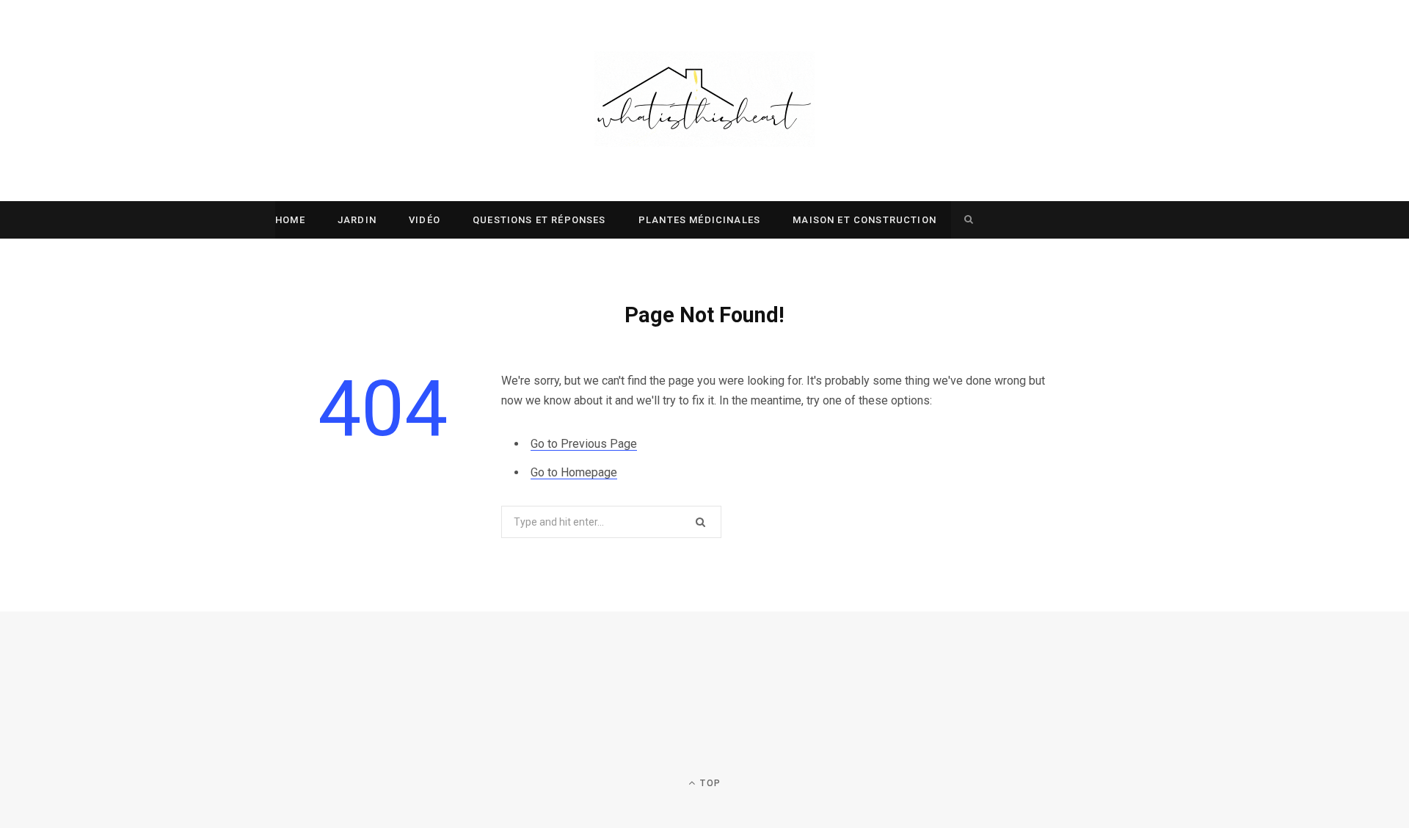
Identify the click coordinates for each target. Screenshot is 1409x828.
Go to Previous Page (584, 444)
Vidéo (424, 219)
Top (709, 783)
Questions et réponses (539, 219)
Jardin (357, 219)
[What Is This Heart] (704, 100)
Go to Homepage (574, 472)
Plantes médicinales (699, 219)
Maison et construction (864, 219)
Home (290, 219)
